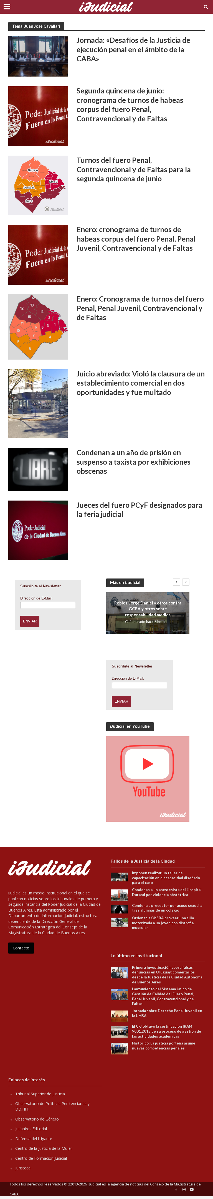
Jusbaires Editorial (31, 1128)
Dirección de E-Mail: (36, 598)
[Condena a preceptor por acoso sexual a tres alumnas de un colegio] (119, 908)
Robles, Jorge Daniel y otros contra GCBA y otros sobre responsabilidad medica (147, 608)
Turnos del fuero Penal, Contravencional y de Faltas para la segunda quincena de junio (134, 169)
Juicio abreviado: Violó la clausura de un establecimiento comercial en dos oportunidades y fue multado (141, 383)
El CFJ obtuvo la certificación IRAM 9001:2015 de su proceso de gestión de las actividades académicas (166, 1031)
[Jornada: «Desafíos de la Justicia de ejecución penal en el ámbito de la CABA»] (38, 56)
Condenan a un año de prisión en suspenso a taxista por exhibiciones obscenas (134, 461)
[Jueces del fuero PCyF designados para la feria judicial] (38, 530)
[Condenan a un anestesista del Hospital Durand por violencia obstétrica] (119, 894)
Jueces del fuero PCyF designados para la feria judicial (139, 510)
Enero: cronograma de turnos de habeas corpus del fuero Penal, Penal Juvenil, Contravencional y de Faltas (136, 238)
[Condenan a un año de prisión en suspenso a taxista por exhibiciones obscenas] (38, 469)
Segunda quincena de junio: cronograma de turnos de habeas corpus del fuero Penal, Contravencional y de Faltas (130, 104)
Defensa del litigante (33, 1138)
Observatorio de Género (37, 1119)
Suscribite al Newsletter (40, 586)
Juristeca (23, 1168)
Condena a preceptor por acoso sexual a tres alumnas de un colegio (167, 908)
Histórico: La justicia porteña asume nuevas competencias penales (163, 1045)
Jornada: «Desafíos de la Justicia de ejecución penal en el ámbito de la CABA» (133, 49)
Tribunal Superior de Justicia (40, 1093)
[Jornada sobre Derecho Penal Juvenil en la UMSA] (119, 1015)
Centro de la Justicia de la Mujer (43, 1148)
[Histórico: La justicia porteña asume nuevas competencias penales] (119, 1048)
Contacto (21, 948)
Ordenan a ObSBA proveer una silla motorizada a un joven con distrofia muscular (163, 923)
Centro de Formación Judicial (41, 1158)
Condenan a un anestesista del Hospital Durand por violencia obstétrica (167, 892)
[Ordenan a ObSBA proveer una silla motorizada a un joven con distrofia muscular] (119, 922)
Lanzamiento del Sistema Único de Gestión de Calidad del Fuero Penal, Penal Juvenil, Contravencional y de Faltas (163, 996)
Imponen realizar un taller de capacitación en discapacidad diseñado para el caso (166, 878)
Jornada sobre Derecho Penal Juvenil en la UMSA (167, 1013)
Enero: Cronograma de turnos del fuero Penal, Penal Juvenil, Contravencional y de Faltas (140, 308)
